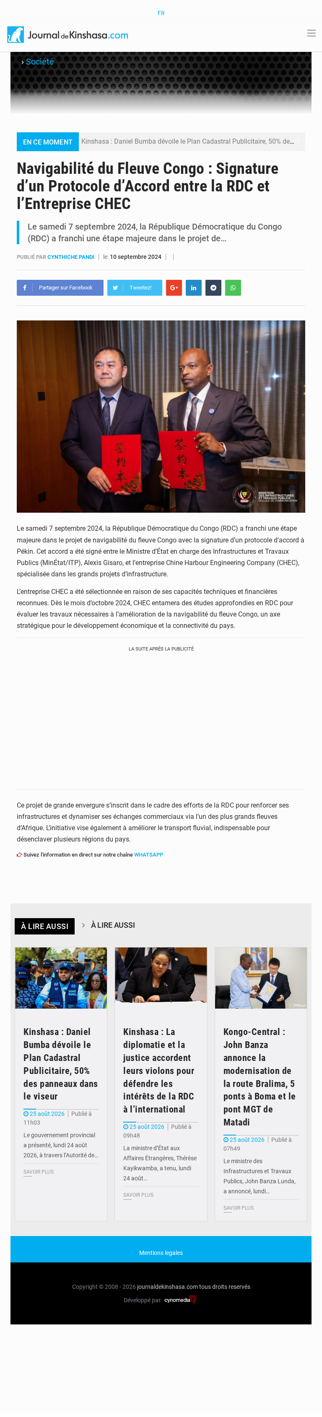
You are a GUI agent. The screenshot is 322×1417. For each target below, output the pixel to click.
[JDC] (68, 34)
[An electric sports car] (61, 978)
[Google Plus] (174, 288)
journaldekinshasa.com (167, 1286)
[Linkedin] (194, 288)
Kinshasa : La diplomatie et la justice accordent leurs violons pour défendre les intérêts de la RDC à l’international (158, 1071)
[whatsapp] (233, 288)
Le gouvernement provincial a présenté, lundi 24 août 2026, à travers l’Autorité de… (60, 1145)
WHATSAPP (148, 855)
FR (161, 13)
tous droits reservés (224, 1286)
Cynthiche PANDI (71, 257)
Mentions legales (161, 1252)
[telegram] (213, 288)
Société (40, 62)
